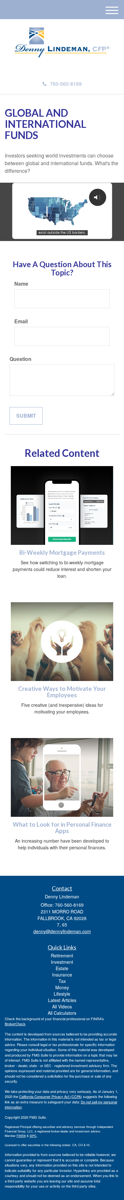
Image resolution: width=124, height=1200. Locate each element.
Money (62, 987)
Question (20, 358)
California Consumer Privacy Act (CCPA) (50, 1096)
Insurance (62, 974)
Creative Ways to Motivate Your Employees (62, 692)
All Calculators (62, 1013)
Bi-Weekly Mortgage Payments (62, 552)
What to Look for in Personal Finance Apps (62, 828)
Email (21, 321)
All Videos (62, 1006)
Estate (62, 968)
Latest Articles (62, 1000)
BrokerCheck (15, 1023)
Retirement (62, 955)
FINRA (21, 1135)
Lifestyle (62, 994)
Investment (62, 962)
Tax (62, 981)
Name (21, 283)
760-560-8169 (66, 83)
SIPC (33, 1135)
